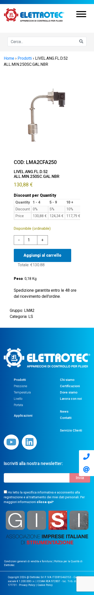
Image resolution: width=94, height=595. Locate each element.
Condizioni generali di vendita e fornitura (28, 561)
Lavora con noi (71, 399)
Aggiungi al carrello (42, 255)
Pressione (20, 386)
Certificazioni (70, 386)
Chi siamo (67, 380)
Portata (18, 405)
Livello (18, 399)
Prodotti (20, 380)
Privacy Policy (27, 585)
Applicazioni (23, 415)
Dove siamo (68, 392)
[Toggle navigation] (81, 15)
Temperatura (22, 392)
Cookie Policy (45, 585)
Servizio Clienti (71, 430)
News (64, 411)
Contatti (65, 418)
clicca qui (44, 502)
